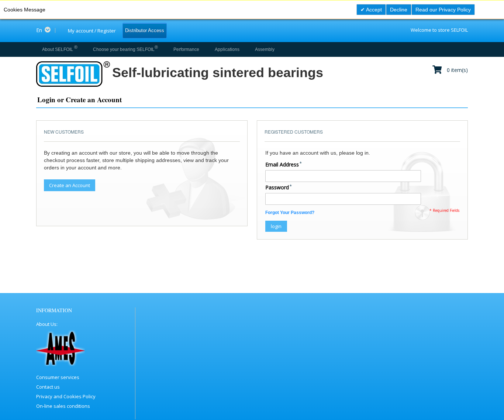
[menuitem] (59, 49)
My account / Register (92, 30)
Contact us (48, 386)
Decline (398, 10)
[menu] (157, 49)
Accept (373, 10)
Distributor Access (144, 30)
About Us (46, 324)
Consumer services (57, 377)
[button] (45, 30)
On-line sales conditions (63, 406)
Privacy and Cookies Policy (66, 396)
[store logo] (72, 74)
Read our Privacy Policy (443, 10)
